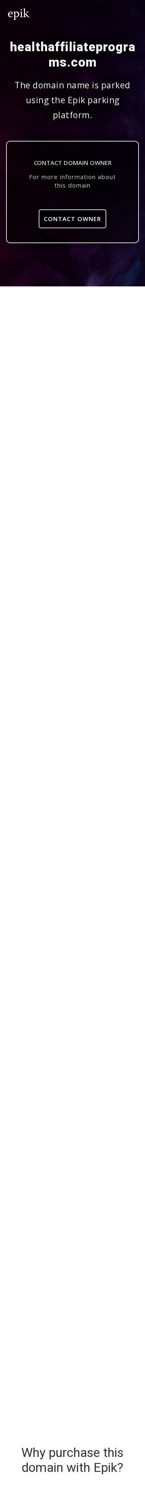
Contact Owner (72, 219)
